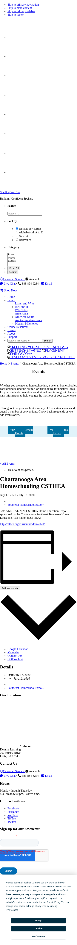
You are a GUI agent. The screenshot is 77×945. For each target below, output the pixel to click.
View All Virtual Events (59, 431)
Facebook (13, 808)
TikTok (11, 818)
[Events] (12, 261)
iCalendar (13, 652)
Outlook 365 (14, 655)
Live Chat (9, 283)
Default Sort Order (30, 228)
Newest (23, 236)
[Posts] (12, 254)
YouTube (12, 815)
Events (15, 363)
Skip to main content (19, 7)
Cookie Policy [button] (53, 902)
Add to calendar (10, 588)
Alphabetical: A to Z (31, 232)
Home (3, 363)
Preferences (38, 936)
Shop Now (10, 290)
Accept (38, 920)
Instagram (13, 811)
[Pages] (12, 257)
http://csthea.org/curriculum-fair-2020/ (22, 524)
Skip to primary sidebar (21, 11)
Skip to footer (15, 14)
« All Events (7, 463)
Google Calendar (17, 649)
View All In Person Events (21, 431)
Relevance (25, 239)
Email (48, 283)
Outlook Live (15, 659)
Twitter (11, 821)
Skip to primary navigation (23, 4)
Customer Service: (14, 279)
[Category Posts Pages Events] (11, 264)
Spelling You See (10, 192)
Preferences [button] (12, 910)
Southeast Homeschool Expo (25, 504)
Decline (38, 928)
